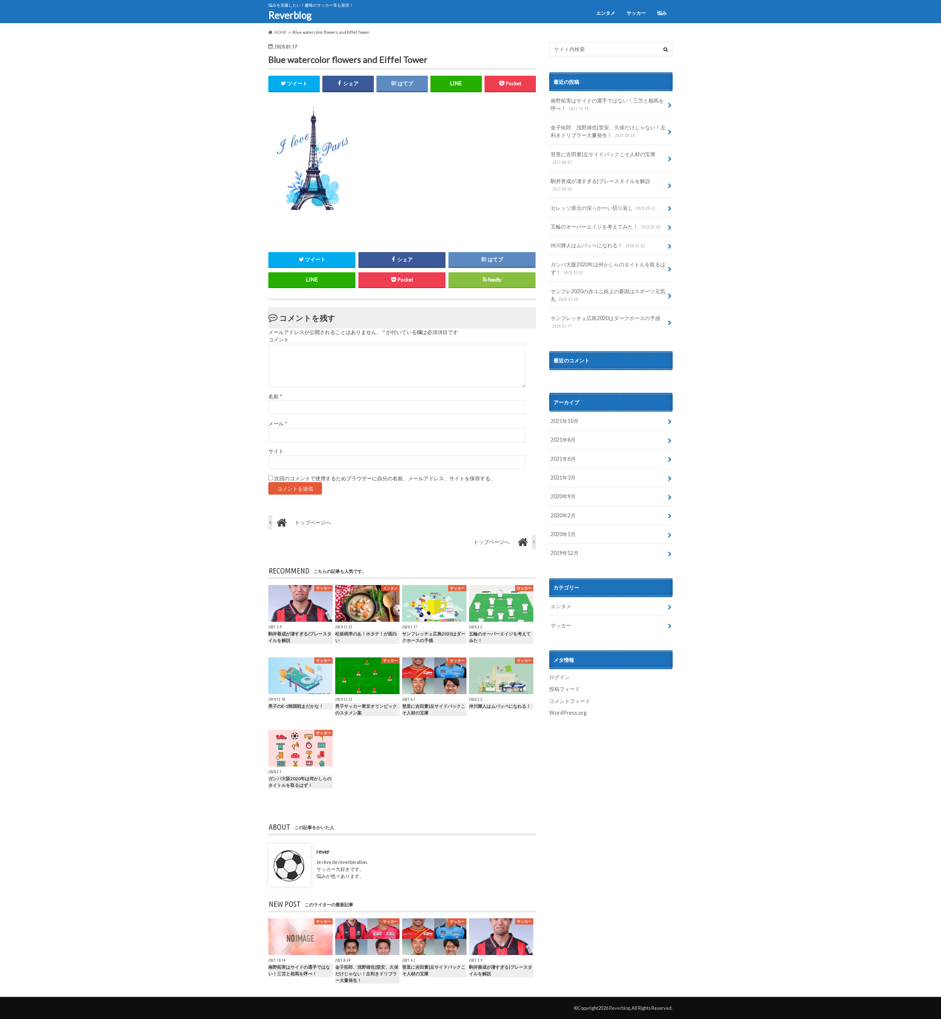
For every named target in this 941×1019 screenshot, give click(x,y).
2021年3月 (563, 477)
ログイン (559, 677)
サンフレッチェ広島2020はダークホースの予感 (605, 322)
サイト (276, 451)
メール (277, 424)
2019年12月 (565, 553)
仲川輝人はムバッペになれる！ (598, 245)
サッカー (636, 13)
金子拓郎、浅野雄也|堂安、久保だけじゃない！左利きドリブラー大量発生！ (608, 131)
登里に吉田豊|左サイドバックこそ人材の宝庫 (603, 158)
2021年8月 (563, 440)
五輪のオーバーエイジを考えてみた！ (606, 226)
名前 (275, 396)
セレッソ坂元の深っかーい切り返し (603, 208)
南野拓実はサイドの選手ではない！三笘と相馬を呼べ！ (607, 104)
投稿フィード (564, 689)
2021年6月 (563, 459)
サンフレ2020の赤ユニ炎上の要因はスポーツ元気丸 (608, 295)
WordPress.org (568, 713)
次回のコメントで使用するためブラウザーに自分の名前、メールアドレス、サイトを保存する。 (384, 478)
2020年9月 (563, 496)
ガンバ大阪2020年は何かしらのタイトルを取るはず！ (608, 268)
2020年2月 (563, 515)
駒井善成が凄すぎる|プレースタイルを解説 (600, 185)
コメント (278, 339)
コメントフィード (569, 701)
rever (323, 850)
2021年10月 (565, 421)
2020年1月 (563, 534)
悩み (662, 13)
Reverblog (290, 15)
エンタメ (605, 13)
